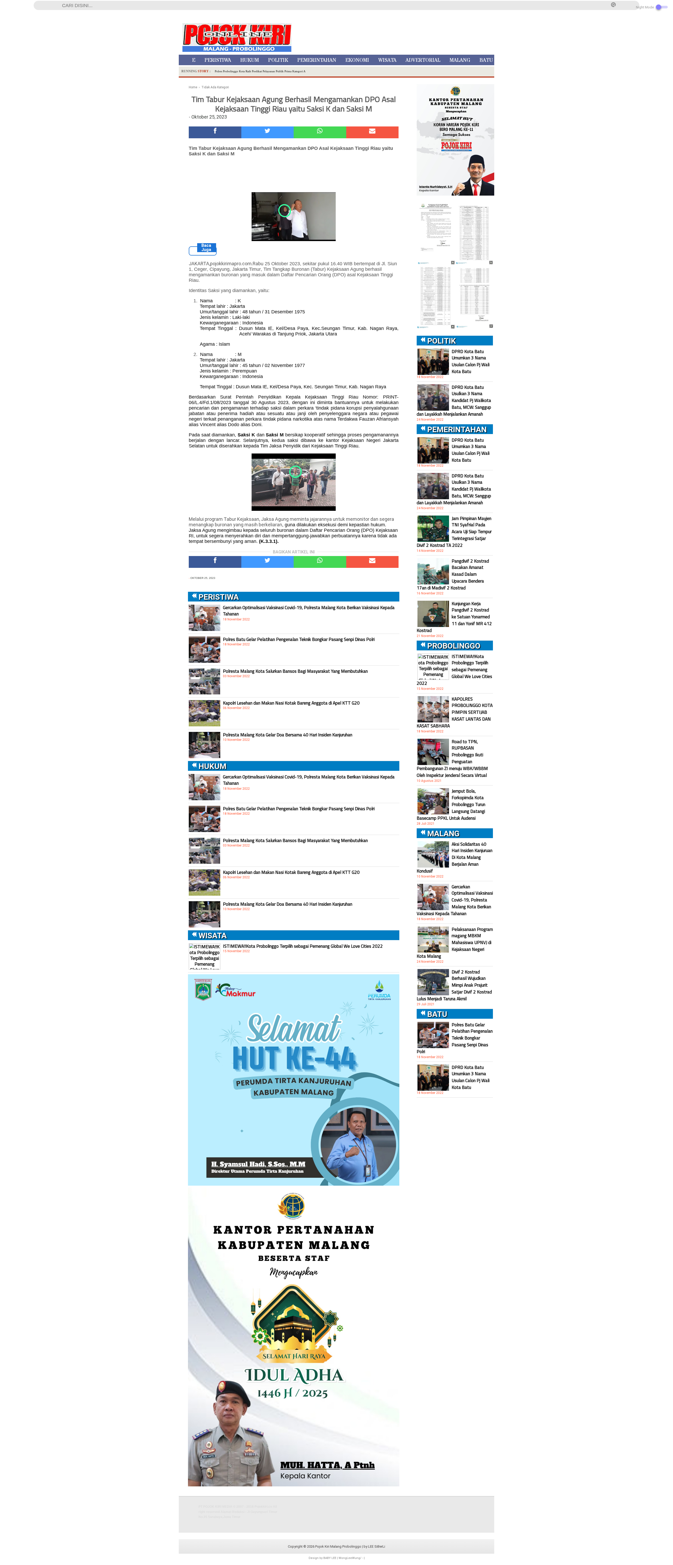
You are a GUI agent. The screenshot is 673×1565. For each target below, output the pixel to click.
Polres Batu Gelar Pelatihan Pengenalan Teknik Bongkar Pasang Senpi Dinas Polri (299, 639)
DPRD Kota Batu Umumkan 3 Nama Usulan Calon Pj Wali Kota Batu (471, 361)
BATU (486, 60)
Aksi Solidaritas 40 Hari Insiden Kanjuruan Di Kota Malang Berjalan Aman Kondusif (454, 857)
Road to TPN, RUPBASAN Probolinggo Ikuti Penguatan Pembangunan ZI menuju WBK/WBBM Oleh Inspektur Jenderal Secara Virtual (452, 758)
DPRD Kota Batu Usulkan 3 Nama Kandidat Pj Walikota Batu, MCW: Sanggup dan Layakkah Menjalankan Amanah (454, 400)
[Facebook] (215, 132)
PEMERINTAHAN (316, 60)
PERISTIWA (218, 60)
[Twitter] (267, 132)
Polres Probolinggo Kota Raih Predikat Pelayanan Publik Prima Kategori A (260, 71)
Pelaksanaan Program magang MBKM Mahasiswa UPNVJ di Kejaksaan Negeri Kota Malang (455, 943)
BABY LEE (329, 1558)
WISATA (387, 60)
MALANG (460, 60)
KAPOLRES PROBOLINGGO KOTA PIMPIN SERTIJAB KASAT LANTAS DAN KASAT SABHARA (455, 712)
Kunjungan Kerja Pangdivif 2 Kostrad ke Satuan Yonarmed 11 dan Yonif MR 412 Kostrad (454, 617)
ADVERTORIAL (423, 60)
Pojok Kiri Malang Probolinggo (338, 1546)
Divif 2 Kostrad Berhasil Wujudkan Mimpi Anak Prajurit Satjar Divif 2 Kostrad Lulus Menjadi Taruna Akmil (454, 985)
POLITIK (278, 60)
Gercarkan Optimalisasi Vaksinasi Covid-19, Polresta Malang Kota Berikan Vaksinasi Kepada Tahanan (309, 610)
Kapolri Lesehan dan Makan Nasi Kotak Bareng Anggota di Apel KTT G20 (291, 703)
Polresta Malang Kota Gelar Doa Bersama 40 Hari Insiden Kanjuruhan (287, 734)
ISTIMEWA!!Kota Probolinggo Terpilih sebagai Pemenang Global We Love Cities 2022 (303, 946)
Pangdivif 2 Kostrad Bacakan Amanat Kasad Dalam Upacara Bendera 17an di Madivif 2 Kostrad (453, 574)
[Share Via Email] (372, 132)
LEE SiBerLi (376, 1546)
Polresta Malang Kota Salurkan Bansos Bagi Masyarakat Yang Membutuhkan (295, 671)
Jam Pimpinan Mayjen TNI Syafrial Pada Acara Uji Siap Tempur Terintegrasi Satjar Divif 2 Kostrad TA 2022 (454, 532)
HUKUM (249, 60)
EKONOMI (357, 60)
